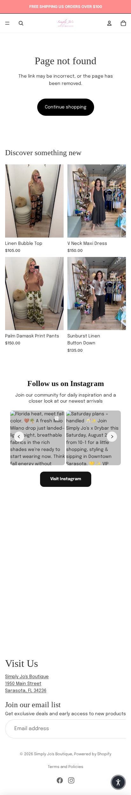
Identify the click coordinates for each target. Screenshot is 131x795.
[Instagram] (71, 780)
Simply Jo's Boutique (53, 754)
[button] (118, 782)
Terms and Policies (65, 767)
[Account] (109, 23)
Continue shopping (65, 107)
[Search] (21, 23)
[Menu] (7, 23)
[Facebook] (60, 780)
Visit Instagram (65, 479)
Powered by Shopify (92, 754)
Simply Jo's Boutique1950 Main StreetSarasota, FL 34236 (27, 683)
